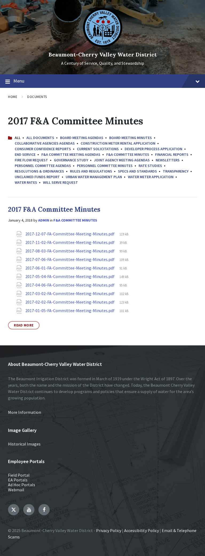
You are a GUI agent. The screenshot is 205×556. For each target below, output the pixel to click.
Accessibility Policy (141, 530)
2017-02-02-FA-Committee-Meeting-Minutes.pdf (70, 302)
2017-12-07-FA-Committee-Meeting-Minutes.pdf (70, 233)
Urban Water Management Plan (94, 176)
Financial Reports (171, 154)
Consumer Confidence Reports (43, 148)
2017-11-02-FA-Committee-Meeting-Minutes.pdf (70, 242)
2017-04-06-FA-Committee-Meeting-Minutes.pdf (70, 285)
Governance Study (71, 160)
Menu (18, 81)
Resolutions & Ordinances (39, 171)
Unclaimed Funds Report (37, 176)
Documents (37, 97)
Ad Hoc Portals (21, 484)
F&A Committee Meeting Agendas (70, 154)
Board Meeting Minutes (130, 137)
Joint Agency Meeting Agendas (122, 160)
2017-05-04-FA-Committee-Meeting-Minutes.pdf (70, 276)
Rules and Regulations (91, 171)
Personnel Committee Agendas (43, 165)
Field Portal (19, 475)
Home (12, 97)
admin (43, 220)
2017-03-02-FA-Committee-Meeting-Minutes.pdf (70, 293)
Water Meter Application (151, 176)
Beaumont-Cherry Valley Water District (103, 54)
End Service (25, 154)
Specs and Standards (137, 171)
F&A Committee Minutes (127, 154)
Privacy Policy (108, 530)
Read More (24, 325)
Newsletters (168, 160)
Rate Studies (150, 165)
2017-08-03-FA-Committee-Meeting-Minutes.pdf (70, 251)
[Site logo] (102, 45)
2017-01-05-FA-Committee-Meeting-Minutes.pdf (70, 310)
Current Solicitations (98, 148)
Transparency (175, 171)
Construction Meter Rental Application (118, 143)
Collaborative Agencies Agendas (45, 143)
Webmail (16, 489)
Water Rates (26, 182)
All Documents (40, 137)
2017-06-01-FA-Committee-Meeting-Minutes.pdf (70, 268)
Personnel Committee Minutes (105, 165)
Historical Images (24, 444)
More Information (24, 412)
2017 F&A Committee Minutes (54, 209)
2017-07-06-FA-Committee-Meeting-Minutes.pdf (70, 259)
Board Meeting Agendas (81, 137)
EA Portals (17, 480)
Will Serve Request (60, 182)
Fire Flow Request (31, 160)
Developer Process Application (153, 148)
